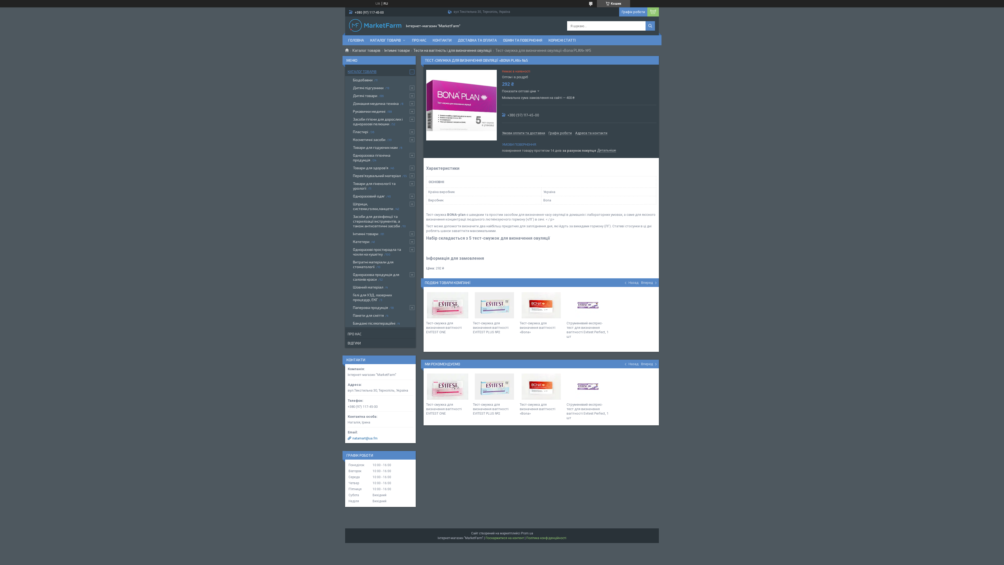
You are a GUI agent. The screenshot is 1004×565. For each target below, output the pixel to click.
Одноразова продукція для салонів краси (376, 276)
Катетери (361, 241)
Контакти (442, 40)
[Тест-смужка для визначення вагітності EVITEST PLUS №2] (494, 305)
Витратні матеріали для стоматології (373, 264)
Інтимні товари (397, 50)
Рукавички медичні (369, 111)
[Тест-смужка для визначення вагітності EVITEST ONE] (447, 305)
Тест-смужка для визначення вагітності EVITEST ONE (444, 327)
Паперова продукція (370, 307)
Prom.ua (527, 533)
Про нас (419, 40)
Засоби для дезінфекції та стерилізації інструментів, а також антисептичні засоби (376, 221)
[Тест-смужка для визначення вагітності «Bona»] (541, 305)
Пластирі (360, 131)
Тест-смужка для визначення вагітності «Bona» (537, 327)
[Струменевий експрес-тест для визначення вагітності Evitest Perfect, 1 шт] (588, 305)
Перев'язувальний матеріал (377, 175)
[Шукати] (650, 26)
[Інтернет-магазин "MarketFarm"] (375, 26)
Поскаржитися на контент (505, 538)
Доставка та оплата (477, 40)
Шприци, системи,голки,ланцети (373, 206)
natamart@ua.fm (365, 438)
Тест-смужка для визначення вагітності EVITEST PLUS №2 (491, 327)
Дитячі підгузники (368, 88)
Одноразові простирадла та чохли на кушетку (377, 251)
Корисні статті (562, 40)
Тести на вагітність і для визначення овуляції (452, 50)
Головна (356, 40)
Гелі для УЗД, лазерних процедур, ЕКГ (372, 297)
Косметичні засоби (369, 139)
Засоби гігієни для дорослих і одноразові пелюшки (378, 121)
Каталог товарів (385, 40)
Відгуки (354, 343)
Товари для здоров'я (370, 168)
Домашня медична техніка (376, 103)
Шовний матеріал (368, 287)
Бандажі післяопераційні (374, 323)
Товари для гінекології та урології (374, 185)
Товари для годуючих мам (375, 147)
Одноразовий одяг (369, 196)
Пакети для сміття (368, 315)
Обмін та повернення (522, 40)
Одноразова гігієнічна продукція (371, 157)
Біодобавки (363, 80)
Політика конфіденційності (546, 538)
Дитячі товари (365, 95)
